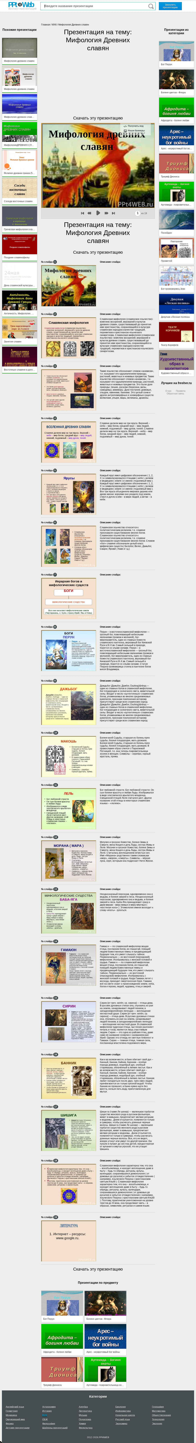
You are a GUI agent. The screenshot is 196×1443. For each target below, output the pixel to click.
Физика (10, 1423)
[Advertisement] (98, 79)
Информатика (123, 1411)
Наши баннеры (136, 130)
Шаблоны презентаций (55, 1428)
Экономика (121, 1423)
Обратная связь (175, 393)
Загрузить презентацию (170, 6)
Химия (82, 1423)
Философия (48, 1423)
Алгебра (83, 1407)
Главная (45, 24)
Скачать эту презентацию (98, 118)
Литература (85, 1411)
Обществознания (161, 1415)
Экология (157, 1423)
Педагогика (85, 1419)
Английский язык (15, 1407)
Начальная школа (125, 1415)
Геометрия (12, 1411)
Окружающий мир (15, 1419)
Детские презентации (17, 1428)
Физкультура (85, 1428)
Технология (158, 1419)
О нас (168, 391)
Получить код (136, 126)
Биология (120, 1407)
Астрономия (49, 1407)
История (47, 1411)
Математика (158, 1411)
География (158, 1407)
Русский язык (122, 1419)
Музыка (83, 1415)
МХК (54, 24)
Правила (180, 391)
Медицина (11, 1415)
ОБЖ (45, 1419)
